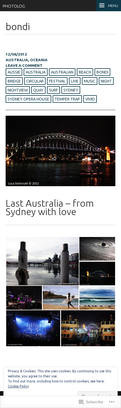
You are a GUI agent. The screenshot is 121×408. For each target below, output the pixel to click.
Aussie (14, 72)
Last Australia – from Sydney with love (50, 207)
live (75, 81)
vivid (90, 99)
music (89, 81)
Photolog (14, 6)
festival (57, 81)
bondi (102, 72)
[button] (42, 261)
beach (85, 72)
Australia (17, 60)
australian (62, 72)
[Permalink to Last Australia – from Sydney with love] (60, 185)
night (106, 81)
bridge (14, 81)
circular (35, 81)
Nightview (18, 90)
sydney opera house (28, 99)
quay (38, 90)
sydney (70, 90)
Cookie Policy (18, 386)
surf (53, 90)
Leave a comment (24, 65)
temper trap (67, 99)
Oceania (39, 60)
